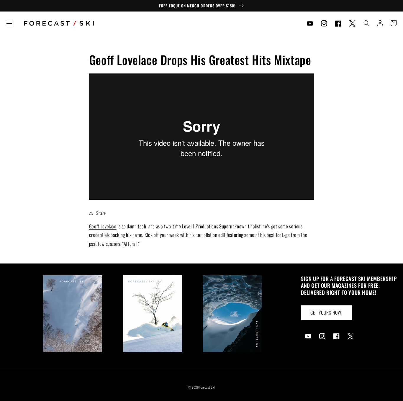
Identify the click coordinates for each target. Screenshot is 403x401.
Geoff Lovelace (103, 226)
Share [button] (101, 212)
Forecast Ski (207, 387)
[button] (9, 23)
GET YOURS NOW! (326, 312)
